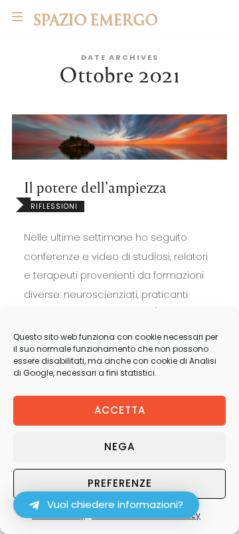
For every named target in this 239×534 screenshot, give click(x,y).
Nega (119, 447)
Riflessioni (54, 206)
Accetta (119, 410)
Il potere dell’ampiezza (95, 187)
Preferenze (120, 483)
